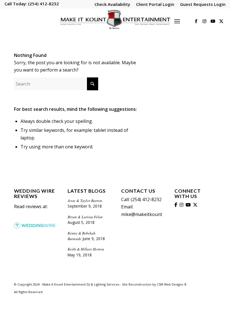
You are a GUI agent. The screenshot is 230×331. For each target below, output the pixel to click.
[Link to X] (221, 21)
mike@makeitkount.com (146, 214)
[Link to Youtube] (213, 21)
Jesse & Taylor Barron (85, 200)
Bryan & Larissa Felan (85, 216)
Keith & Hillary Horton (86, 249)
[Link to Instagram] (204, 21)
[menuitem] (112, 4)
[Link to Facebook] (196, 21)
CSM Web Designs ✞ (172, 284)
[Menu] (177, 21)
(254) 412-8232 (43, 3)
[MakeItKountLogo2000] (115, 21)
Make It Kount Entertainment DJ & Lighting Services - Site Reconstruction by (99, 284)
